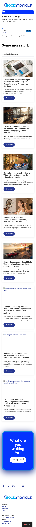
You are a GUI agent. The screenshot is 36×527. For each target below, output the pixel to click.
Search (28, 30)
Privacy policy (7, 521)
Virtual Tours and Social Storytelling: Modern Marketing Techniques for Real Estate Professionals (16, 403)
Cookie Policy (6, 523)
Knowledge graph (8, 517)
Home (4, 506)
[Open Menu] (3, 12)
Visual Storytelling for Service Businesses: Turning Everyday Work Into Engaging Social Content (16, 129)
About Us (5, 508)
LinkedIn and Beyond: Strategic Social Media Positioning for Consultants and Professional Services (16, 83)
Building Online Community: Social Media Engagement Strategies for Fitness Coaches (16, 355)
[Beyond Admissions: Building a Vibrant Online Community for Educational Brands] (18, 162)
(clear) (4, 32)
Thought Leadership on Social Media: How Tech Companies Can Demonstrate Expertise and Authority (17, 310)
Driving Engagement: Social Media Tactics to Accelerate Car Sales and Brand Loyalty (17, 264)
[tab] (10, 54)
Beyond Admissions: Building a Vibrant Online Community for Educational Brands (16, 175)
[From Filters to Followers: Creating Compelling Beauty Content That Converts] (18, 206)
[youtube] (23, 486)
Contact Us (6, 510)
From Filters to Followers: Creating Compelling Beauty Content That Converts (15, 220)
